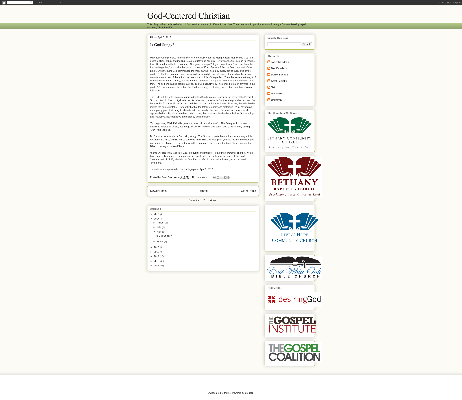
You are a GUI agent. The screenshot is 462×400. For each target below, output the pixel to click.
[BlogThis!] (218, 177)
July (159, 227)
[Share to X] (221, 177)
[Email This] (214, 177)
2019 (157, 214)
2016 (157, 247)
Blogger (249, 393)
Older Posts (248, 190)
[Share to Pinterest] (228, 177)
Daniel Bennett (279, 74)
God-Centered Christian (188, 15)
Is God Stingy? (162, 44)
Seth (273, 87)
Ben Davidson (279, 68)
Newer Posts (158, 190)
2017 (157, 218)
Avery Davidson (280, 61)
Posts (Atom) (210, 200)
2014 (157, 256)
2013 (157, 261)
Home (204, 190)
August (161, 222)
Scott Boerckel (279, 80)
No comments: (200, 177)
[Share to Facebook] (225, 177)
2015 (157, 252)
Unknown (276, 93)
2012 (157, 265)
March (160, 241)
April (159, 232)
